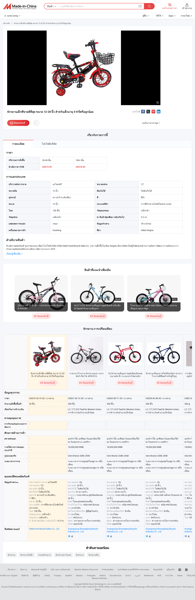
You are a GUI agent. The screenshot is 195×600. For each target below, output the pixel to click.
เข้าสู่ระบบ (187, 8)
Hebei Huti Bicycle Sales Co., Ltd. (44, 528)
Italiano (102, 575)
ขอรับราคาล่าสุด (150, 122)
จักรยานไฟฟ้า (26, 554)
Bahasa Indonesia (99, 578)
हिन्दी (159, 575)
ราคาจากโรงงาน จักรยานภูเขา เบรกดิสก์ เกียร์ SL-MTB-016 (86, 375)
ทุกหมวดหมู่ (12, 15)
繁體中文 (36, 575)
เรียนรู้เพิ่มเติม (13, 253)
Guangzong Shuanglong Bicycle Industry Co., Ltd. (83, 530)
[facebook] (180, 569)
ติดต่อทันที (19, 123)
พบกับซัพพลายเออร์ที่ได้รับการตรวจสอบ (133, 569)
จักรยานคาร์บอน (63, 554)
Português (91, 575)
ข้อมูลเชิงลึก (158, 569)
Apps (170, 15)
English (14, 575)
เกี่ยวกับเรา (11, 569)
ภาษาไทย (169, 575)
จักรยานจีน (94, 554)
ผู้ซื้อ (145, 15)
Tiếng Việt (190, 575)
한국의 (128, 575)
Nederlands (149, 575)
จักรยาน (11, 554)
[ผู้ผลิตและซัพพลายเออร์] (19, 6)
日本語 (47, 575)
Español (68, 575)
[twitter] (186, 569)
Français (57, 575)
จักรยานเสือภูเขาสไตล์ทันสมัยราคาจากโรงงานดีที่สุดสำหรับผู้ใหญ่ (164, 375)
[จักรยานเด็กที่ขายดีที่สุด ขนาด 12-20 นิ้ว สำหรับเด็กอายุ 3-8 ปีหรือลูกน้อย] (47, 354)
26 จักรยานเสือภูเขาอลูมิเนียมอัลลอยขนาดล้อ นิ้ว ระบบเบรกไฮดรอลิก (125, 375)
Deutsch (79, 575)
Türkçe (179, 575)
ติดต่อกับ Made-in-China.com (86, 569)
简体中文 (25, 575)
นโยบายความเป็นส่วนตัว (60, 569)
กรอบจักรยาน (44, 554)
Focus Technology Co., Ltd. (100, 584)
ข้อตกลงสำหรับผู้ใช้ (38, 569)
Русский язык (115, 575)
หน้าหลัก (6, 23)
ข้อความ (23, 569)
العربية (137, 575)
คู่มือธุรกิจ (170, 569)
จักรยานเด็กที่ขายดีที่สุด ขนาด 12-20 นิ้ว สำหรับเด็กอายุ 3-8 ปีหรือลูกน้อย (47, 375)
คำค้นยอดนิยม (108, 569)
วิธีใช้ (158, 15)
